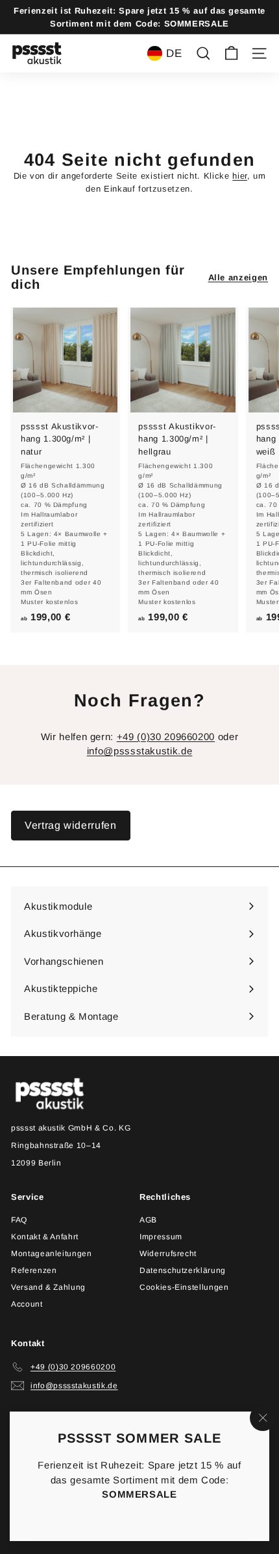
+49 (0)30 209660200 (166, 736)
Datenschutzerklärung (183, 1270)
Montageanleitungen (51, 1253)
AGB (148, 1219)
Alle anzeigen (238, 277)
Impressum (161, 1236)
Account (27, 1304)
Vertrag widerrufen (71, 825)
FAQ (19, 1219)
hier (239, 176)
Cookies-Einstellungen (184, 1287)
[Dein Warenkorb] (231, 53)
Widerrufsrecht (168, 1253)
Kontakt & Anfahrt (45, 1236)
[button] (164, 53)
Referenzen (34, 1270)
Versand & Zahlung (48, 1287)
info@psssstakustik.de (140, 750)
